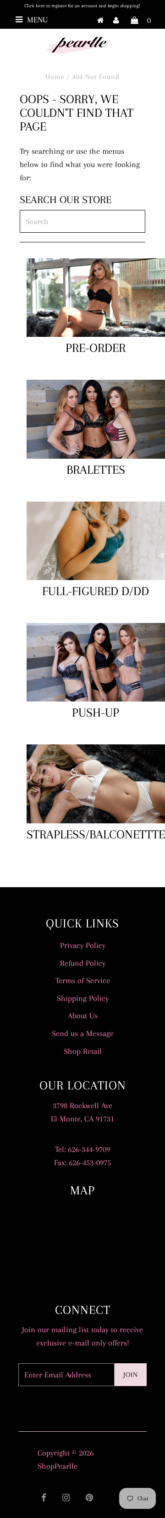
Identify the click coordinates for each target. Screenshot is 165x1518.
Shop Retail (83, 1051)
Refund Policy (82, 963)
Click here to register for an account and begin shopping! (82, 6)
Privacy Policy (82, 945)
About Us (83, 1015)
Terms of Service (82, 980)
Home (55, 77)
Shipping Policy (83, 998)
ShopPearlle (57, 1466)
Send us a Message (83, 1033)
